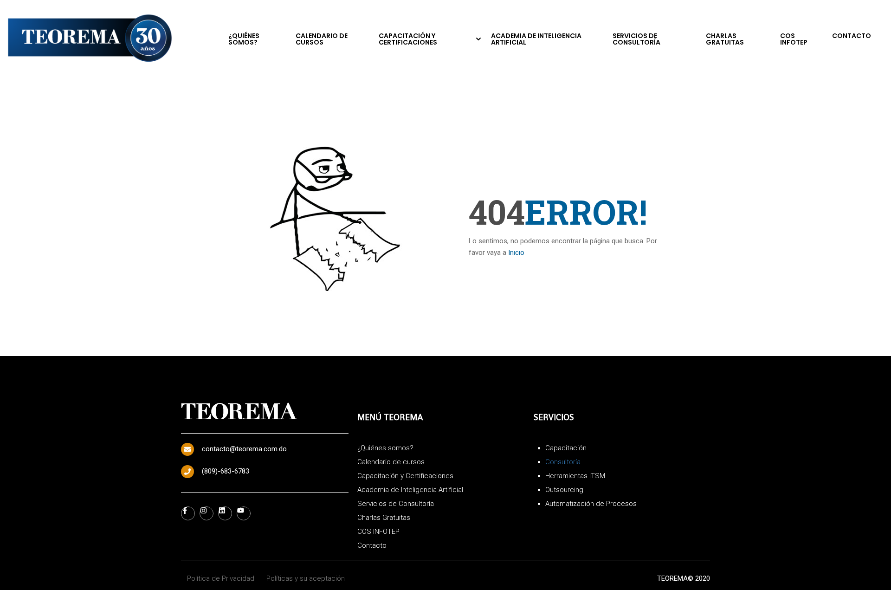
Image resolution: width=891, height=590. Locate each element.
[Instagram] (206, 513)
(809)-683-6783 (225, 471)
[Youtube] (244, 513)
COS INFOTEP (793, 39)
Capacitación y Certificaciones (408, 39)
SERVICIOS (554, 417)
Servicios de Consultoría (636, 39)
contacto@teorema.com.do (244, 449)
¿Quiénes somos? (243, 39)
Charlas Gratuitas (725, 39)
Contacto (851, 35)
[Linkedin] (225, 513)
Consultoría (563, 462)
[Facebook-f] (188, 513)
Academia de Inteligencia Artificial (536, 39)
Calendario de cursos (322, 39)
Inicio (516, 252)
